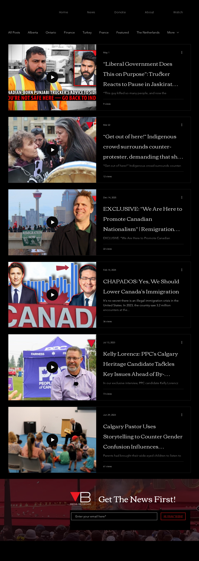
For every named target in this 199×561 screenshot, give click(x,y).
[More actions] (183, 52)
